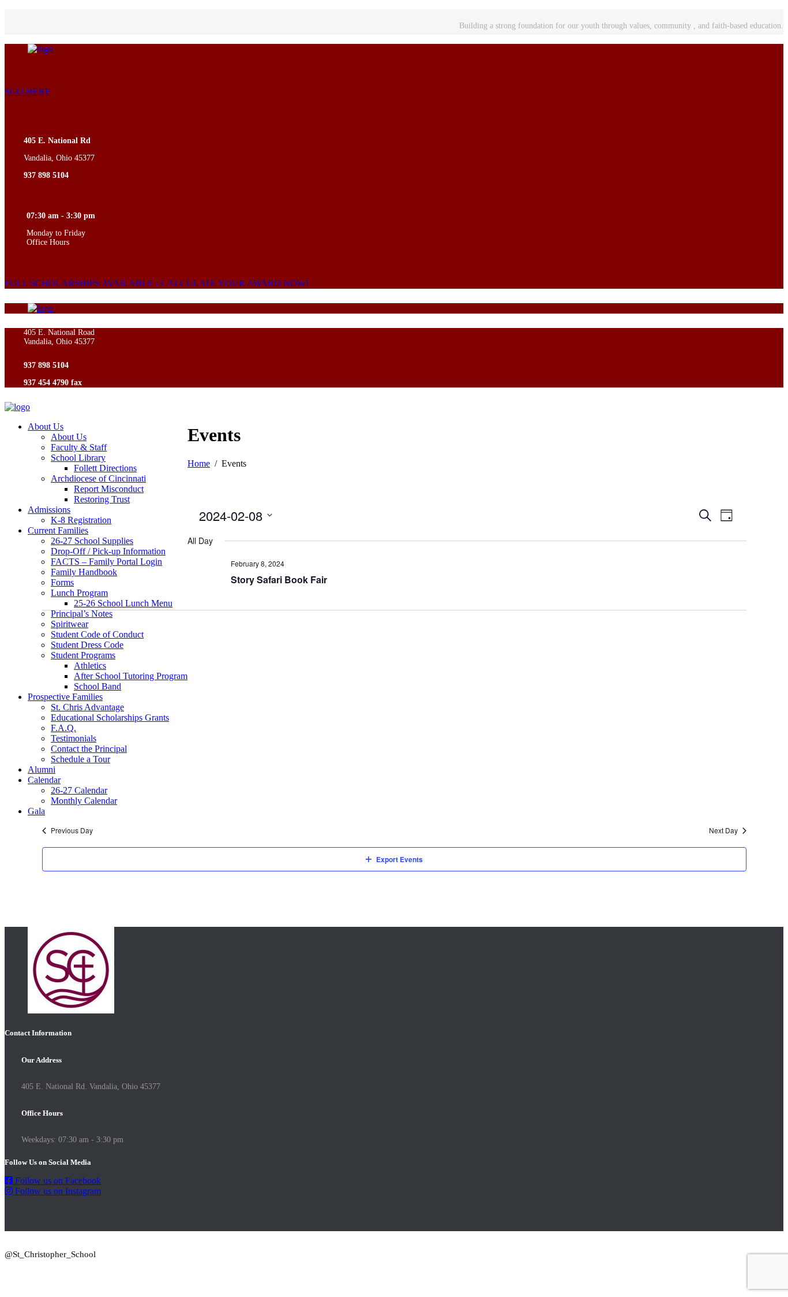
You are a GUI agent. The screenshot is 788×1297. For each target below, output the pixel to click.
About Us (45, 426)
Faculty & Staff (79, 447)
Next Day (723, 830)
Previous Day (72, 830)
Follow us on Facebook (57, 1181)
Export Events (399, 859)
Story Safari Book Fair (279, 579)
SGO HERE (28, 91)
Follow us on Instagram (57, 1191)
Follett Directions (105, 468)
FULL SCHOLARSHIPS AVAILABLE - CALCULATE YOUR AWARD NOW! (157, 283)
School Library (78, 458)
